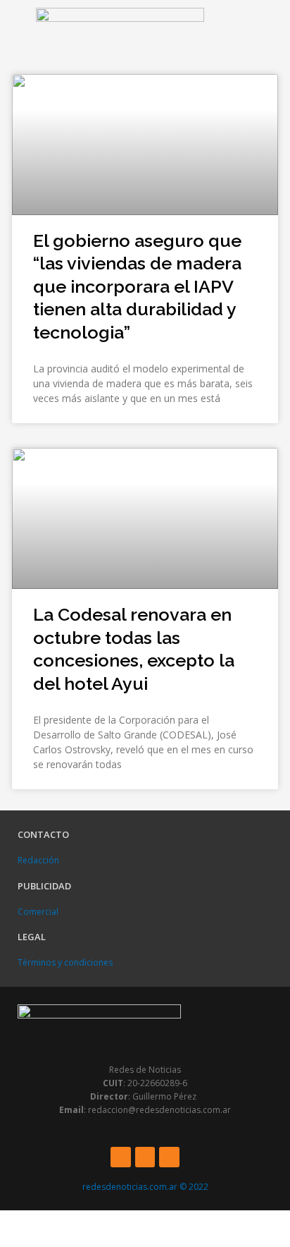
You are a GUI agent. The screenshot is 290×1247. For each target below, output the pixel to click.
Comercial (38, 912)
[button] (14, 33)
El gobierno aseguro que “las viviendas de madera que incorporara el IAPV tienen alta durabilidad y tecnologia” (137, 286)
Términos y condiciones (65, 962)
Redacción (38, 860)
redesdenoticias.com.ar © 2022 (145, 1187)
